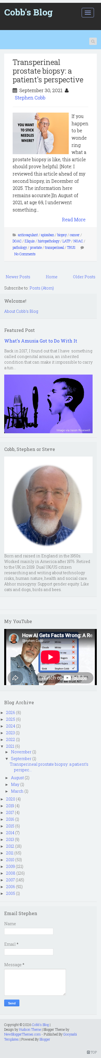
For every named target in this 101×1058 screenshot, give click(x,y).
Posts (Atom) (41, 288)
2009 (10, 866)
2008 (10, 873)
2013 (10, 839)
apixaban (47, 234)
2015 (10, 826)
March (17, 791)
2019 (10, 805)
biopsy (62, 234)
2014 (10, 832)
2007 (10, 880)
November (21, 751)
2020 (10, 799)
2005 (10, 893)
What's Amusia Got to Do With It (40, 341)
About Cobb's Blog (21, 311)
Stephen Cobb (30, 97)
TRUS (71, 247)
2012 (10, 846)
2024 (10, 726)
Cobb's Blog (28, 12)
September (21, 758)
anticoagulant (28, 234)
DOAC (17, 241)
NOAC (78, 241)
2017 (10, 812)
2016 (10, 819)
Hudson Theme (30, 1029)
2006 (10, 886)
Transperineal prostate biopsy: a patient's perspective (48, 70)
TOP (93, 1052)
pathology (20, 247)
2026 (10, 712)
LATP (66, 241)
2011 (9, 853)
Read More (74, 219)
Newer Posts (18, 276)
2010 (10, 859)
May (15, 784)
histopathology (48, 241)
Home (52, 276)
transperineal (54, 247)
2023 (10, 732)
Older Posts (84, 276)
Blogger (45, 1039)
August (17, 777)
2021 (10, 746)
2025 (10, 719)
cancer (75, 234)
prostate (36, 247)
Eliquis (30, 241)
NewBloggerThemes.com (22, 1034)
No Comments (25, 254)
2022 (10, 739)
